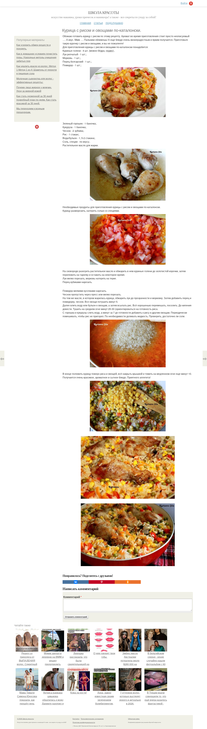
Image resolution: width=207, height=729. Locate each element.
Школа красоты (103, 12)
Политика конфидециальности (84, 722)
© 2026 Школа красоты (25, 719)
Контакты (76, 719)
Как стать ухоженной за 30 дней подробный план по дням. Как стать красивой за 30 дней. (36, 100)
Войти (184, 3)
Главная (85, 22)
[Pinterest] (102, 582)
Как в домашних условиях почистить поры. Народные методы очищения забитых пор (36, 57)
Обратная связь (134, 719)
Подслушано (114, 22)
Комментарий (72, 597)
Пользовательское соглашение (92, 719)
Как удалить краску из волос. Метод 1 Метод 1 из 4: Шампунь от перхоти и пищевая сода (36, 70)
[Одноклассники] (128, 582)
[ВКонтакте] (76, 582)
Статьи (98, 22)
